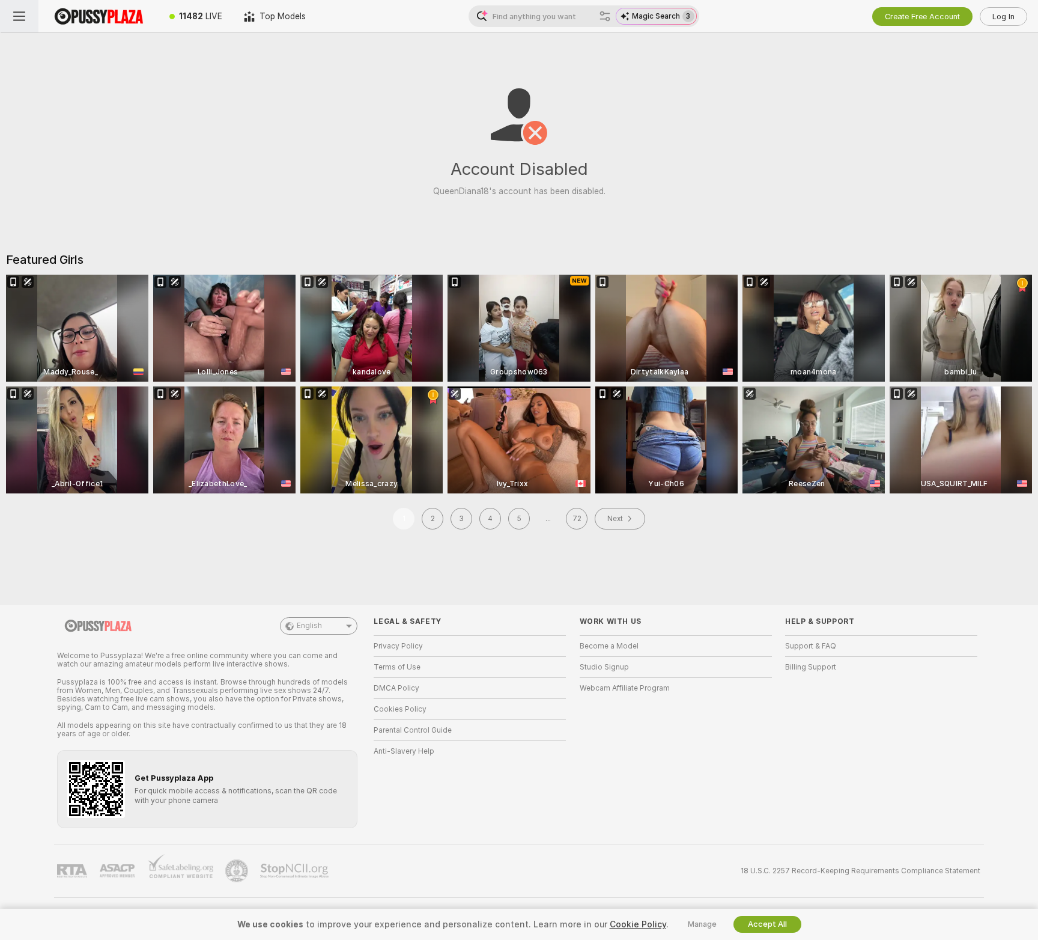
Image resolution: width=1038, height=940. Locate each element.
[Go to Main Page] (98, 16)
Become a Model (609, 646)
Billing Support (810, 667)
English (309, 625)
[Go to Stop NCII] (295, 871)
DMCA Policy (396, 688)
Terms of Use (397, 667)
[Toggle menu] (19, 16)
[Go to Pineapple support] (237, 870)
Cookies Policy (400, 709)
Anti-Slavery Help (404, 751)
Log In (1003, 16)
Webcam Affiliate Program (625, 688)
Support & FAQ (810, 646)
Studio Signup (604, 667)
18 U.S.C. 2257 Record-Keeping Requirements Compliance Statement (860, 871)
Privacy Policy (398, 646)
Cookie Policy (638, 924)
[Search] (604, 16)
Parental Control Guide (413, 730)
